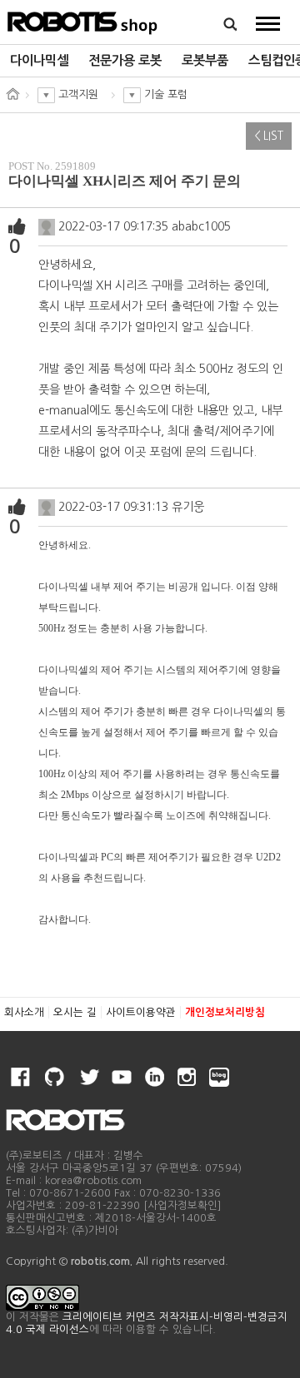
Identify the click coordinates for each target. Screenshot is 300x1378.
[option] (39, 61)
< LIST (268, 136)
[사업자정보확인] (182, 1205)
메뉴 (268, 23)
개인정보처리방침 (225, 1012)
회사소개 (24, 1012)
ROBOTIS (83, 21)
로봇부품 (205, 60)
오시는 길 (75, 1012)
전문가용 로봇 (125, 60)
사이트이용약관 (141, 1012)
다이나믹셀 (39, 60)
